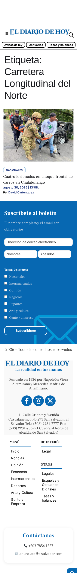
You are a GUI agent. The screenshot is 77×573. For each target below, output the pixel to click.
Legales (48, 473)
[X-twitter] (50, 400)
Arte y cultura (19, 311)
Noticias (17, 458)
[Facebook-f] (26, 400)
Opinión (15, 290)
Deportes (15, 304)
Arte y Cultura (22, 492)
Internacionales (20, 283)
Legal (46, 451)
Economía (19, 472)
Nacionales (17, 276)
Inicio (15, 451)
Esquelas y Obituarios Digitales (50, 484)
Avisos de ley (13, 45)
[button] (6, 33)
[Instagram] (38, 400)
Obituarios (36, 45)
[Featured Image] (38, 160)
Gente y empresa (21, 317)
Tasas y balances (61, 45)
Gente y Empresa (18, 501)
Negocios (15, 297)
